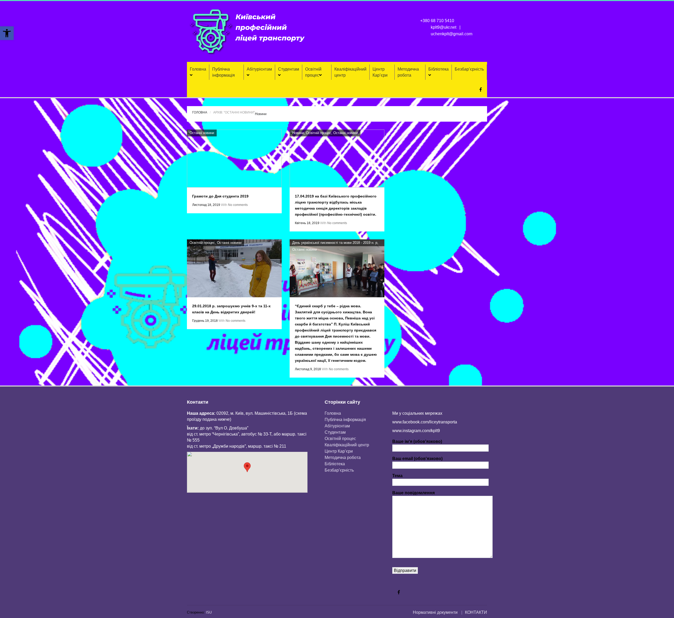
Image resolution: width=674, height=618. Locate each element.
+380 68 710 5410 (437, 20)
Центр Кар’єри (380, 72)
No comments (238, 205)
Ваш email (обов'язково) (417, 458)
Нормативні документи (435, 612)
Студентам (288, 69)
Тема (397, 475)
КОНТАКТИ (476, 612)
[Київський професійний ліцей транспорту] (247, 31)
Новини (260, 114)
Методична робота (408, 72)
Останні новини (202, 133)
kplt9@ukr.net (443, 27)
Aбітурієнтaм (259, 69)
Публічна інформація (223, 72)
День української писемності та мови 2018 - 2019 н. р (334, 243)
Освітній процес (313, 72)
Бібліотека (438, 69)
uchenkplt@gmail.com (451, 34)
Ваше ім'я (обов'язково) (417, 441)
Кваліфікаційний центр (350, 72)
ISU (209, 612)
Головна (198, 69)
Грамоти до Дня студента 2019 (220, 196)
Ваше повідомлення (413, 493)
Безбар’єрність (469, 69)
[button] (7, 33)
